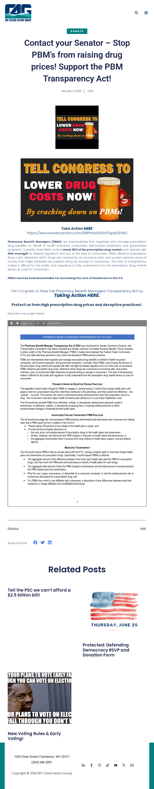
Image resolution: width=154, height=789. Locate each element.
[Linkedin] (83, 765)
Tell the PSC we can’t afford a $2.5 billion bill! (39, 592)
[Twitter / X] (123, 765)
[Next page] (17, 323)
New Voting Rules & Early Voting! (34, 736)
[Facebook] (91, 765)
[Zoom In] (44, 323)
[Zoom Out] (38, 323)
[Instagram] (99, 765)
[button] (136, 12)
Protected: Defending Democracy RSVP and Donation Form (106, 650)
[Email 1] (132, 765)
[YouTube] (115, 765)
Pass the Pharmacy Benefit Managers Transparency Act (89, 291)
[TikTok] (107, 765)
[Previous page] (11, 323)
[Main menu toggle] (146, 13)
